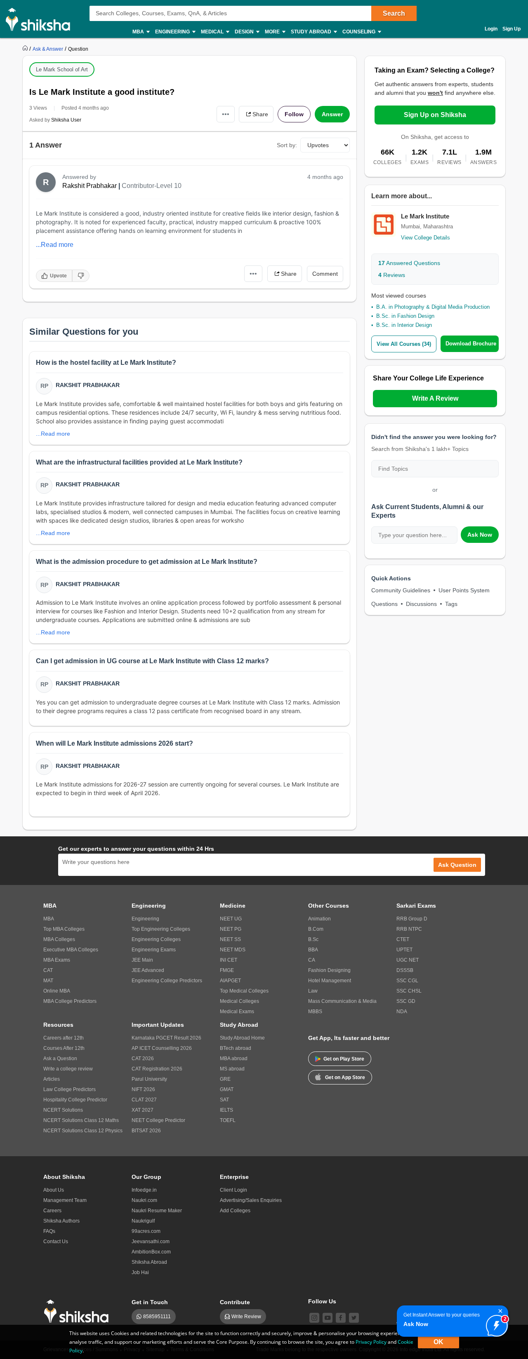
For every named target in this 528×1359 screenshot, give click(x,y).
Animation (319, 919)
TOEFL (228, 1120)
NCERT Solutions (63, 1110)
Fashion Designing (329, 970)
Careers (52, 1210)
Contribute (235, 1302)
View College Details (425, 238)
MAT (48, 980)
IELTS (226, 1110)
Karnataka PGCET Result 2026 (166, 1038)
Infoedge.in (144, 1190)
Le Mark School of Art (62, 69)
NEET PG (230, 929)
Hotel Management (329, 980)
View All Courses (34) (404, 344)
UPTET (404, 950)
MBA (48, 919)
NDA (401, 1011)
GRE (225, 1079)
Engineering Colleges (156, 939)
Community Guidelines (400, 590)
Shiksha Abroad (149, 1262)
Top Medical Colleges (244, 991)
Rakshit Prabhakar (89, 185)
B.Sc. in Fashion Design (405, 316)
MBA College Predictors (70, 1001)
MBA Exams (56, 960)
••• (225, 113)
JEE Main (142, 960)
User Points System (464, 590)
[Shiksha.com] (41, 19)
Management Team (65, 1200)
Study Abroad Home (242, 1038)
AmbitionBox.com (151, 1252)
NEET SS (230, 939)
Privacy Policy (371, 1341)
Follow (294, 114)
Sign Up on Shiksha (435, 114)
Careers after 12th (63, 1038)
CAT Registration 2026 (157, 1069)
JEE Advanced (148, 970)
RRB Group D (411, 919)
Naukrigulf (143, 1221)
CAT (48, 970)
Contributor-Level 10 (152, 185)
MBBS (315, 1011)
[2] (494, 1323)
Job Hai (140, 1272)
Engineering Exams (154, 950)
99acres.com (146, 1231)
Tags (451, 604)
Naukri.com (144, 1200)
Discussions (421, 604)
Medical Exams (237, 1011)
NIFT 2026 (143, 1089)
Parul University (149, 1079)
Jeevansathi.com (151, 1241)
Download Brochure (471, 343)
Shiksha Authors (61, 1221)
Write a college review (68, 1069)
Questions (384, 604)
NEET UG (231, 919)
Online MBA (56, 991)
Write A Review (435, 398)
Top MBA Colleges (64, 929)
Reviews (391, 275)
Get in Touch (150, 1302)
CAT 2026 (143, 1058)
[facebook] (340, 1318)
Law (313, 991)
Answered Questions (409, 263)
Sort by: (287, 145)
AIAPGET (230, 980)
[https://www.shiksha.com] (26, 48)
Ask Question (457, 864)
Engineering (145, 919)
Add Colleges (235, 1210)
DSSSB (404, 970)
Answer (332, 114)
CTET (402, 939)
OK (438, 1341)
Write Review (246, 1316)
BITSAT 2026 (146, 1131)
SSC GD (405, 1001)
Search (394, 13)
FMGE (227, 970)
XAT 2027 (142, 1110)
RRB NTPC (409, 929)
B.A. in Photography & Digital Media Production (433, 307)
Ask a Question (60, 1058)
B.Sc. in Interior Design (404, 325)
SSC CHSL (409, 991)
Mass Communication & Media (342, 1001)
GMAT (226, 1089)
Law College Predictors (69, 1089)
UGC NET (407, 960)
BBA (313, 950)
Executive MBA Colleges (70, 950)
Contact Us (55, 1241)
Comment (325, 273)
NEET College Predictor (158, 1120)
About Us (53, 1190)
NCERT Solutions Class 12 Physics (83, 1131)
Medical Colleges (239, 1001)
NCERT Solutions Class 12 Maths (81, 1120)
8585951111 (157, 1316)
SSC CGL (407, 980)
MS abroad (232, 1069)
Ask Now (479, 534)
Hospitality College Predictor (75, 1100)
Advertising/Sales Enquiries (251, 1200)
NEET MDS (232, 950)
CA (311, 960)
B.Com (315, 929)
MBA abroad (234, 1058)
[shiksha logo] (78, 1311)
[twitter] (354, 1318)
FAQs (49, 1231)
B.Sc (313, 939)
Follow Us (322, 1301)
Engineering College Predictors (167, 980)
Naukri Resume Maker (157, 1210)
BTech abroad (235, 1048)
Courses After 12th (64, 1048)
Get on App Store (345, 1077)
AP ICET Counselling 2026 (162, 1048)
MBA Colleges (59, 939)
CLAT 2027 (144, 1100)
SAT (224, 1100)
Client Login (233, 1190)
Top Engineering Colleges (161, 929)
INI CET (228, 960)
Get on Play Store (343, 1059)
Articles (51, 1079)
